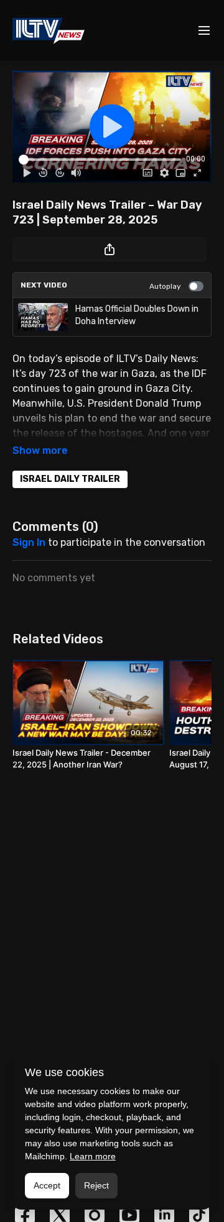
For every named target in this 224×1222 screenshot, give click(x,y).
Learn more (93, 1156)
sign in (28, 542)
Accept (47, 1185)
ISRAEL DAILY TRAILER (70, 479)
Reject (96, 1185)
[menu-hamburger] (204, 30)
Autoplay (165, 286)
